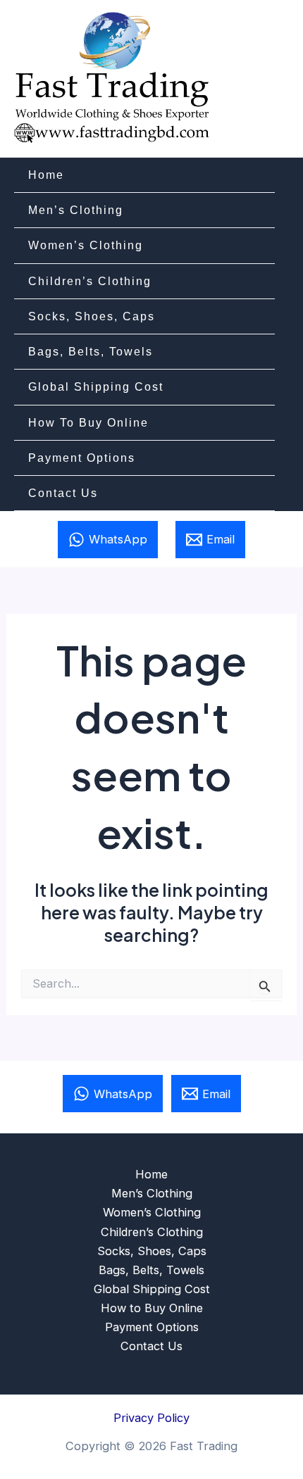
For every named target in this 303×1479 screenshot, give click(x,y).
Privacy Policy (151, 1418)
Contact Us (63, 492)
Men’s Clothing (75, 209)
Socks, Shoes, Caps (91, 316)
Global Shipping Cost (95, 386)
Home (46, 174)
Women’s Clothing (85, 245)
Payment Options (81, 457)
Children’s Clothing (90, 281)
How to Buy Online (88, 422)
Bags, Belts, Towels (90, 351)
